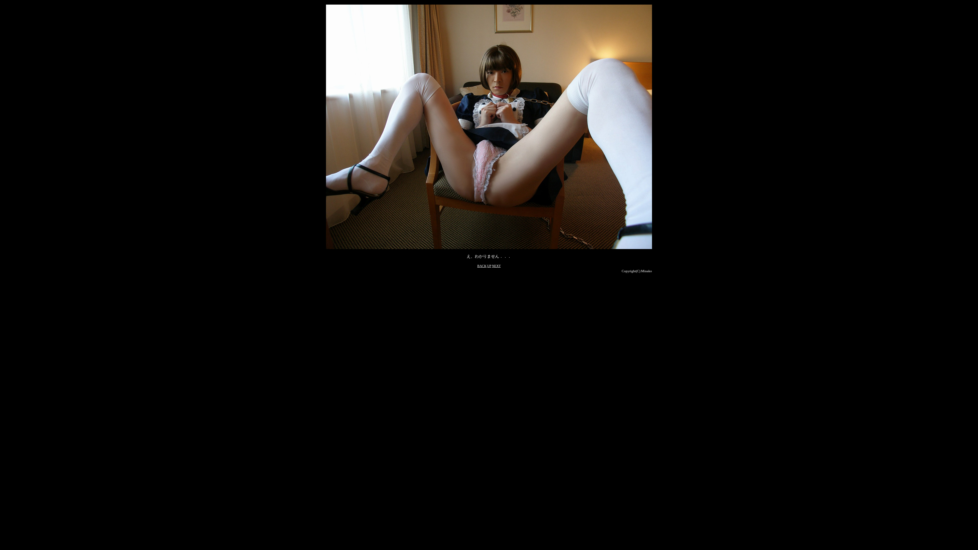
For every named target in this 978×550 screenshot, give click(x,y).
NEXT (496, 266)
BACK (481, 266)
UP (489, 266)
